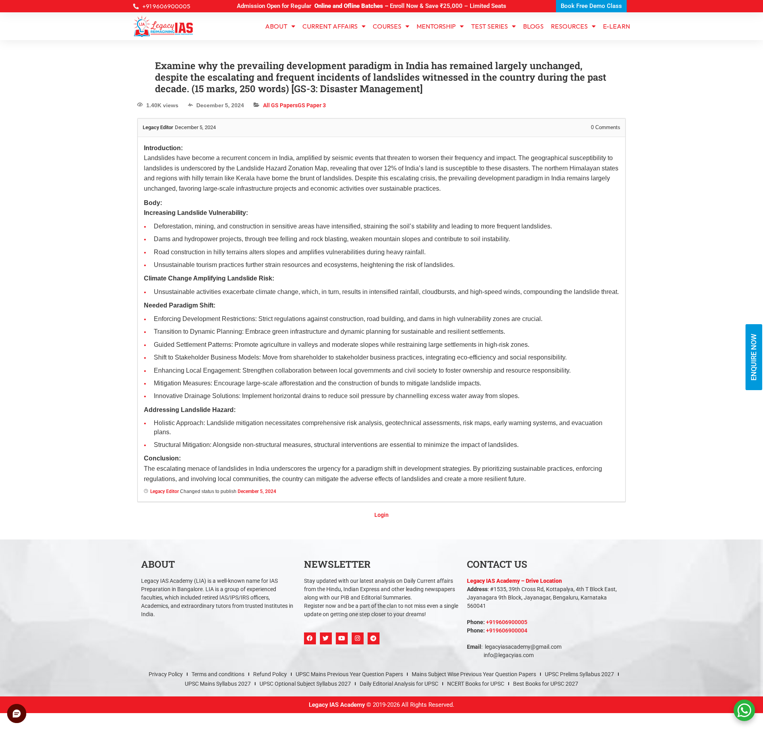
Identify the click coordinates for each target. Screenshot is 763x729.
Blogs (533, 26)
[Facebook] (310, 638)
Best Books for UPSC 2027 (545, 684)
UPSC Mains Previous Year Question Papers (349, 674)
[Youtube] (342, 638)
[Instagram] (358, 638)
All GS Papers (280, 105)
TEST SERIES (489, 26)
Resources (569, 26)
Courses (387, 26)
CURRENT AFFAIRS (330, 26)
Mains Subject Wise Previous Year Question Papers (474, 674)
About (276, 26)
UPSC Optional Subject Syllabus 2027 (305, 684)
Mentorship (436, 26)
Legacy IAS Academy (337, 704)
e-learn (616, 26)
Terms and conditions (218, 674)
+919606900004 (506, 630)
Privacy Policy (166, 674)
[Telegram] (374, 638)
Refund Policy (270, 674)
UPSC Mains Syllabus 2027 (218, 684)
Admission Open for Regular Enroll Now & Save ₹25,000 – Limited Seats (371, 6)
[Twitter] (326, 638)
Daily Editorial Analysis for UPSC (399, 684)
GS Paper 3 (312, 105)
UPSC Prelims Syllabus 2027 (579, 674)
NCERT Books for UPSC (475, 684)
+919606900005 (506, 622)
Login (381, 515)
